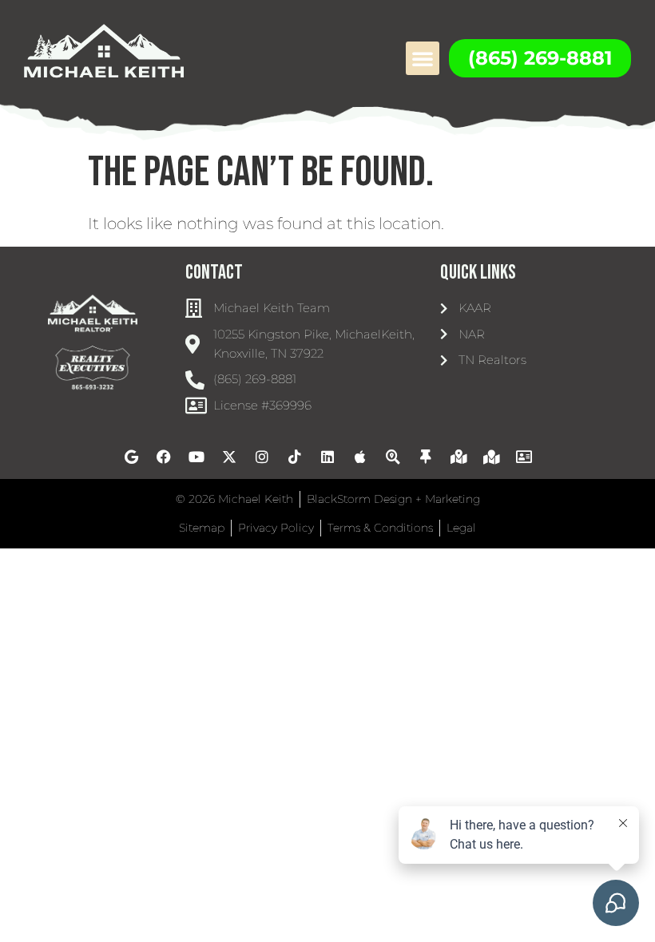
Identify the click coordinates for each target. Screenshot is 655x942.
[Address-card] (524, 456)
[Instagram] (262, 456)
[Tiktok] (294, 456)
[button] (422, 58)
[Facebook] (163, 456)
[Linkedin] (327, 456)
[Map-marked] (491, 456)
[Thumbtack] (425, 456)
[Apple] (360, 456)
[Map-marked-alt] (458, 456)
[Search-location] (393, 456)
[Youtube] (196, 456)
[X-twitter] (229, 456)
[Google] (131, 456)
